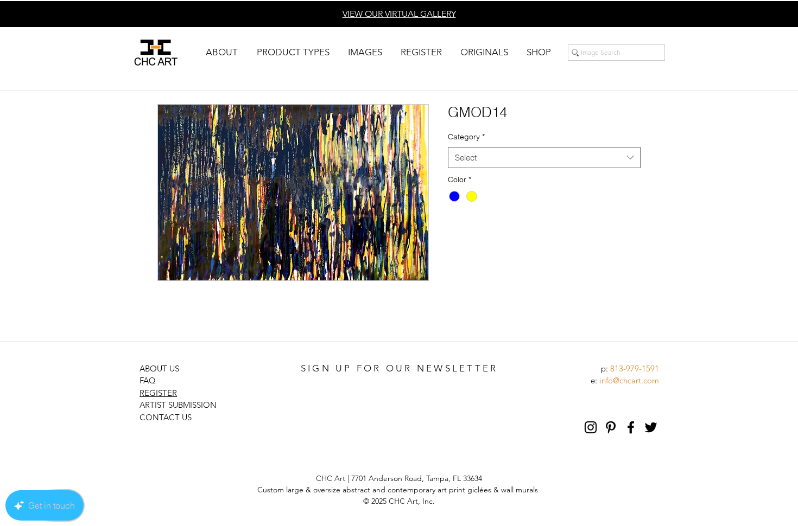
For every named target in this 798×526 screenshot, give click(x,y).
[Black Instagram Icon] (590, 427)
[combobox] (544, 157)
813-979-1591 (634, 368)
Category (466, 137)
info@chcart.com (629, 380)
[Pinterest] (611, 427)
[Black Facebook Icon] (631, 427)
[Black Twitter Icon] (651, 427)
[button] (221, 52)
